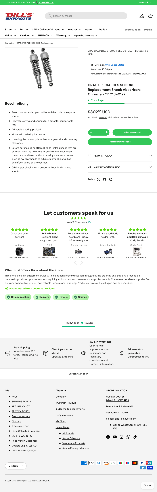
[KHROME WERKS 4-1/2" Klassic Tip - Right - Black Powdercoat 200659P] (20, 251)
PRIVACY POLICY (21, 411)
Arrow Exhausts (71, 438)
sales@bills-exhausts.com (121, 418)
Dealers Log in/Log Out (24, 445)
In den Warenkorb (132, 132)
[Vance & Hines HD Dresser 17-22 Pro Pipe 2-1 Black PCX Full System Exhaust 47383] (108, 251)
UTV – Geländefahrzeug (46, 29)
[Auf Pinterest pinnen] (111, 179)
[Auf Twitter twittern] (98, 179)
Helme (9, 35)
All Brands (68, 433)
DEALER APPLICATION (24, 450)
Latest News (62, 427)
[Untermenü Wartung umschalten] (69, 35)
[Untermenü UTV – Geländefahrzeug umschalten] (63, 29)
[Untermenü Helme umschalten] (15, 35)
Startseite (9, 43)
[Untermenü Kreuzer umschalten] (80, 29)
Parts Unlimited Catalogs (26, 431)
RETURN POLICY (21, 406)
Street (9, 29)
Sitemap (16, 421)
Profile (148, 29)
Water (88, 29)
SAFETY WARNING (22, 435)
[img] (78, 218)
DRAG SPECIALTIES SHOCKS (101, 50)
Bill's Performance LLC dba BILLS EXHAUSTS (30, 481)
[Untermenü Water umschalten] (94, 29)
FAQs (14, 396)
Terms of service (21, 416)
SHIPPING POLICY (21, 401)
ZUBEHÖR (43, 35)
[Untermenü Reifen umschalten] (109, 29)
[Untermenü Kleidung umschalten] (33, 35)
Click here (95, 345)
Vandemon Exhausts (73, 443)
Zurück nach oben (78, 373)
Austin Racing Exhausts (75, 448)
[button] (150, 15)
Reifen (103, 29)
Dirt (22, 29)
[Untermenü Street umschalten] (15, 29)
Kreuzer (72, 29)
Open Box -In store (85, 35)
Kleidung (25, 35)
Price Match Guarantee (25, 440)
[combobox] (86, 15)
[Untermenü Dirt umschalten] (27, 29)
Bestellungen (133, 29)
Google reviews (64, 415)
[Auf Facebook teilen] (104, 179)
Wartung (61, 35)
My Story (61, 421)
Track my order (20, 426)
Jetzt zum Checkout (119, 141)
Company (61, 396)
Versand (103, 117)
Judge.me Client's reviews (70, 409)
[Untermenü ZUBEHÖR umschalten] (51, 35)
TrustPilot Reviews (66, 402)
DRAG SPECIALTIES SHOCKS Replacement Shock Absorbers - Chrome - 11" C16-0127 (35, 43)
